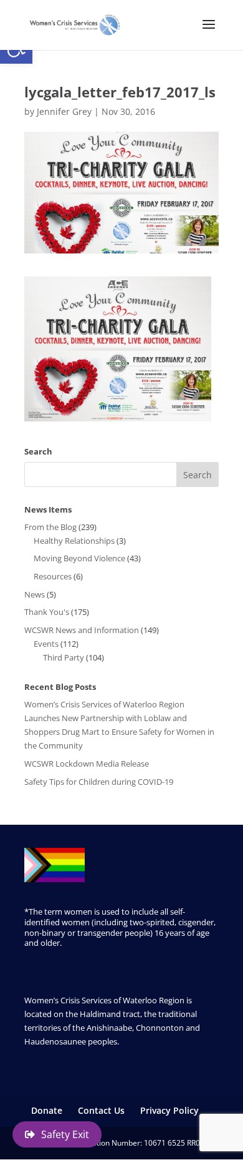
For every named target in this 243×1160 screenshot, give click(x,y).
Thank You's (46, 611)
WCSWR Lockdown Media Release (86, 763)
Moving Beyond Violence (79, 558)
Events (46, 643)
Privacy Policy (169, 1110)
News (34, 594)
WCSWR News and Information (81, 630)
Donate (46, 1110)
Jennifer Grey (64, 111)
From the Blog (50, 527)
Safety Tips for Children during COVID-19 (98, 781)
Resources (53, 576)
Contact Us (101, 1110)
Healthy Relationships (74, 540)
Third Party (63, 657)
